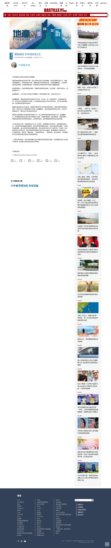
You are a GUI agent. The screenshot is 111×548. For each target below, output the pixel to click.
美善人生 (82, 4)
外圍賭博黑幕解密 (42, 502)
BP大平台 (24, 4)
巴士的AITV (15, 4)
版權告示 (80, 504)
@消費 (74, 15)
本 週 (88, 24)
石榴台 (46, 4)
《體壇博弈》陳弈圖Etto (63, 529)
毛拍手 (58, 500)
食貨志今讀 (40, 533)
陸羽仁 (19, 510)
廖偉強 (39, 520)
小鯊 (38, 510)
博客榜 (80, 15)
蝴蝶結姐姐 (40, 535)
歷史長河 (90, 4)
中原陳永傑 (20, 527)
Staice (39, 525)
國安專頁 (7, 4)
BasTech (103, 3)
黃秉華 (39, 514)
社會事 (32, 15)
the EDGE (33, 4)
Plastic (71, 3)
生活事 (97, 4)
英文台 (40, 4)
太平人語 (39, 516)
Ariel (18, 500)
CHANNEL (54, 3)
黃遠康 (19, 518)
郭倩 (38, 506)
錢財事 (44, 15)
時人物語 (58, 506)
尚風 (38, 518)
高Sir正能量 (40, 504)
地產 (48, 15)
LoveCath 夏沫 (60, 512)
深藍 (18, 504)
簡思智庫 (58, 523)
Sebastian (20, 508)
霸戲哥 (39, 512)
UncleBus (20, 525)
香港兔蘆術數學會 (22, 520)
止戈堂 (39, 508)
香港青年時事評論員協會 (63, 514)
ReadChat (20, 531)
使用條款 (80, 507)
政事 (27, 15)
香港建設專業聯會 (61, 504)
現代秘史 (58, 502)
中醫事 (53, 15)
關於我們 (80, 515)
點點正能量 (20, 529)
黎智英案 (22, 15)
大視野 (65, 15)
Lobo (18, 516)
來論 (57, 533)
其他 (85, 15)
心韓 (66, 4)
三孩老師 (58, 520)
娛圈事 (61, 4)
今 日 (80, 24)
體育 (77, 4)
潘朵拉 (39, 523)
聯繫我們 (80, 512)
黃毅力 (58, 510)
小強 (18, 512)
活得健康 (20, 523)
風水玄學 (20, 514)
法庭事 (38, 15)
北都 (9, 15)
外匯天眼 (58, 508)
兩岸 (70, 15)
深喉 (38, 500)
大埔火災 (15, 15)
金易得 (58, 518)
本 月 (95, 24)
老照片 (39, 527)
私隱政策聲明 (82, 509)
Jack (57, 516)
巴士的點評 (20, 502)
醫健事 (59, 15)
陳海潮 (58, 531)
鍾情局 (19, 506)
